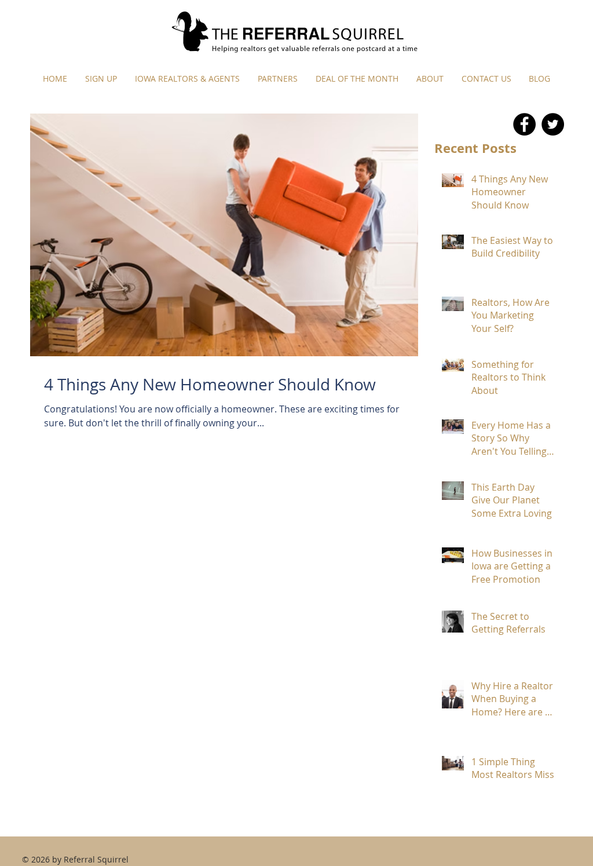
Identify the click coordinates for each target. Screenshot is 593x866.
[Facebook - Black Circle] (524, 124)
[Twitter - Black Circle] (552, 124)
